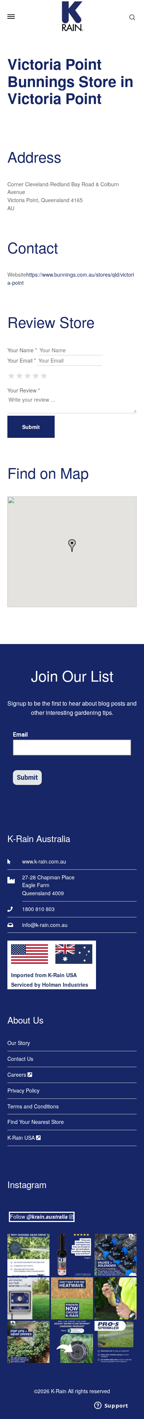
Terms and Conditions (33, 1106)
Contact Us (20, 1058)
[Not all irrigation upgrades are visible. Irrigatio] (116, 1255)
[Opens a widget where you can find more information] (111, 1406)
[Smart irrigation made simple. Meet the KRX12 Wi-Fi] (28, 1298)
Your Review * (23, 390)
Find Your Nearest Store (35, 1121)
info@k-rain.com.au (45, 924)
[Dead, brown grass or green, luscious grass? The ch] (72, 1298)
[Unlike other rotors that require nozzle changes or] (28, 1255)
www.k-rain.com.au (44, 861)
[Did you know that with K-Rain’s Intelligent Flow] (72, 1342)
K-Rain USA (21, 1137)
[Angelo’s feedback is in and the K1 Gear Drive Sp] (72, 1255)
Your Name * (22, 350)
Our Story (18, 1042)
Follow (39, 1216)
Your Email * (21, 360)
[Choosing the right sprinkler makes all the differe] (28, 1342)
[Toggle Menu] (11, 17)
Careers (17, 1074)
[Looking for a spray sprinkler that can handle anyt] (116, 1342)
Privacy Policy (23, 1090)
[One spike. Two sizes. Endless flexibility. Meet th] (116, 1298)
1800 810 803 (38, 909)
